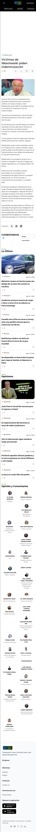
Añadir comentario (25, 237)
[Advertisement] (18, 30)
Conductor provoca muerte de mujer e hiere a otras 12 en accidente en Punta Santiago (17, 303)
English (4, 775)
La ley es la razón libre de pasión (15, 474)
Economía (31, 9)
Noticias (20, 9)
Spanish (5, 772)
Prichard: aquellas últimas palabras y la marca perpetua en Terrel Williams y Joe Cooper (17, 458)
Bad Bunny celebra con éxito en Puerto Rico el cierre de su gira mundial (15, 341)
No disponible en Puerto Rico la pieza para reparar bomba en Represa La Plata (17, 360)
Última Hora (8, 9)
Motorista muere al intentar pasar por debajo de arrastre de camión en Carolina (17, 284)
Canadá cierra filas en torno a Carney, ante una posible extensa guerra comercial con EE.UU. (17, 322)
